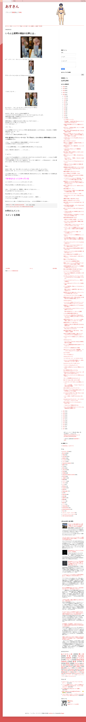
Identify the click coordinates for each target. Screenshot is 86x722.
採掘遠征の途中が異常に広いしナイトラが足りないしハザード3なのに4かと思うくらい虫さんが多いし (74, 168)
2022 (64, 94)
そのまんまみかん (68, 300)
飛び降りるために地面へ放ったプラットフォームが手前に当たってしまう (74, 293)
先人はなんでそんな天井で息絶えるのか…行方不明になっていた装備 (74, 390)
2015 (64, 422)
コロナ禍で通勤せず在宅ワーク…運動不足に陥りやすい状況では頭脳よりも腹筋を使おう (74, 239)
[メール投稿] (27, 204)
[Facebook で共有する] (33, 205)
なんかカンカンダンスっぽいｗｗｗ (72, 363)
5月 (65, 109)
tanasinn (64, 487)
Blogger (62, 713)
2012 (64, 426)
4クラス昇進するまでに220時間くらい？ (73, 254)
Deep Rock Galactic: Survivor (68, 474)
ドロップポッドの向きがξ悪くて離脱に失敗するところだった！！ (73, 222)
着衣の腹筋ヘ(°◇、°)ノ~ (69, 188)
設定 (63, 496)
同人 (63, 510)
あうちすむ (23, 26)
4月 (65, 111)
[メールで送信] (29, 205)
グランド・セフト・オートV (68, 512)
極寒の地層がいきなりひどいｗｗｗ (72, 171)
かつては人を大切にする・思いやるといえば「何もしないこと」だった (74, 393)
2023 (64, 92)
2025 (64, 88)
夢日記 (63, 486)
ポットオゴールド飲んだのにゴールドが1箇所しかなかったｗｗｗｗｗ (73, 328)
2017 (64, 418)
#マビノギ (77, 435)
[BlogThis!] (30, 205)
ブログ (20, 206)
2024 (64, 90)
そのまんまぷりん (68, 339)
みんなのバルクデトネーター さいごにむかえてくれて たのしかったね (74, 400)
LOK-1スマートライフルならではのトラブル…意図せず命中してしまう (73, 245)
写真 (63, 454)
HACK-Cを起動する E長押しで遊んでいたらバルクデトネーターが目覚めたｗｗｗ (73, 334)
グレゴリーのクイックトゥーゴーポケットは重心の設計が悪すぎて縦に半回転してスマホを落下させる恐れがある (73, 538)
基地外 (23, 206)
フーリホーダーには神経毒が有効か (72, 261)
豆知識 (63, 473)
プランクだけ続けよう (69, 354)
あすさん (71, 701)
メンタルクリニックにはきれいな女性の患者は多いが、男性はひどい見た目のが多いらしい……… (73, 575)
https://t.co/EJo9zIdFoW (69, 435)
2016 (64, 420)
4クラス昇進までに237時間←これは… (72, 173)
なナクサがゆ (67, 352)
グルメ (63, 461)
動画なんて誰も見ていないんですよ (72, 200)
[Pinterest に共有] (34, 205)
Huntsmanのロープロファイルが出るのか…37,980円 (75, 551)
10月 (65, 100)
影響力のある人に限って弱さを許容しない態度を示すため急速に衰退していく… (74, 298)
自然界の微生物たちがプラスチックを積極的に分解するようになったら (74, 266)
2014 (64, 424)
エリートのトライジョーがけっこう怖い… (73, 193)
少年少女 (64, 469)
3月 (65, 113)
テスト (63, 501)
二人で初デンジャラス (69, 119)
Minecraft (64, 494)
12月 (65, 96)
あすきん (12, 6)
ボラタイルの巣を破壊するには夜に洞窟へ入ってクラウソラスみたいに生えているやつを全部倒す (75, 525)
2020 (64, 413)
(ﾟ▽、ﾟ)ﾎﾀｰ (39, 26)
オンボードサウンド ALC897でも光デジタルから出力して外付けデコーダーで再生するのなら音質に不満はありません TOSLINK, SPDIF (73, 613)
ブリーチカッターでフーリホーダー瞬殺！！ (74, 295)
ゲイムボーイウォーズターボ (68, 514)
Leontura (51, 713)
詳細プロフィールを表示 (73, 704)
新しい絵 (35, 26)
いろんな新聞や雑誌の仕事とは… (71, 313)
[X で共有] (31, 205)
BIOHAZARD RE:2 (66, 509)
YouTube (64, 456)
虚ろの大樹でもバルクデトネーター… (72, 388)
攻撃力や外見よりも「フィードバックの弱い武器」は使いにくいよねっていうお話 (74, 320)
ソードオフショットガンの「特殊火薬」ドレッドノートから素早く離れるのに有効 (74, 179)
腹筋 (13, 12)
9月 (65, 102)
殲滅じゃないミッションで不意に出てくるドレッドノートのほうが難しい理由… (74, 263)
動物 (63, 499)
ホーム (31, 268)
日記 (63, 471)
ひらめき (17, 206)
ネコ (63, 484)
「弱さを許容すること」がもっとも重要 (73, 311)
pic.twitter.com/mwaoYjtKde (70, 436)
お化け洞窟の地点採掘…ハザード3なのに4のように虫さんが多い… (74, 206)
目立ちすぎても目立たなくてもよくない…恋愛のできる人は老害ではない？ (74, 372)
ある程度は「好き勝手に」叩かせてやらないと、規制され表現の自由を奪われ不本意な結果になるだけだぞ (73, 625)
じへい (63, 504)
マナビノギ (8, 26)
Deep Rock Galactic (66, 463)
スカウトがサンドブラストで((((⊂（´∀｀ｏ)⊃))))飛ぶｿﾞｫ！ (73, 232)
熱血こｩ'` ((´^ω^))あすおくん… (70, 259)
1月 (65, 117)
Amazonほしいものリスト (68, 445)
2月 (65, 115)
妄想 (63, 489)
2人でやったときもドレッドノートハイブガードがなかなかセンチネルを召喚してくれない (74, 277)
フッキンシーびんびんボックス (71, 365)
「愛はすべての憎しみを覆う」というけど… (74, 219)
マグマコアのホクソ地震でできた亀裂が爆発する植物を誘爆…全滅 (74, 191)
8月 (65, 104)
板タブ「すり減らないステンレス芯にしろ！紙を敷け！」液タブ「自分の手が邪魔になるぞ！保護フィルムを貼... (74, 135)
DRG (20, 12)
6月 (65, 108)
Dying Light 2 (65, 491)
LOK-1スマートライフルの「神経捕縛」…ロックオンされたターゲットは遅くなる (73, 350)
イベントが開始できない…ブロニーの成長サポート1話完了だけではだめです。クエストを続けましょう (73, 686)
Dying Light (64, 506)
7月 (65, 106)
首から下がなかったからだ (70, 140)
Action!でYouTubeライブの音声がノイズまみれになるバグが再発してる (74, 215)
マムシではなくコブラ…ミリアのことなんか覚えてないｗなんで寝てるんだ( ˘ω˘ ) (73, 695)
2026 (64, 86)
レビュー (64, 481)
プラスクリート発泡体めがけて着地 (72, 347)
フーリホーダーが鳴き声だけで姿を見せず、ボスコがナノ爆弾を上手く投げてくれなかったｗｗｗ (74, 316)
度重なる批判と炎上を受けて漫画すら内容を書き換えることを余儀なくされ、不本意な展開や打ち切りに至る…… (73, 638)
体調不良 (64, 497)
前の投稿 (55, 268)
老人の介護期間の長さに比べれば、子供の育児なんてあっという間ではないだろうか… (73, 588)
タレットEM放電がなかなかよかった (72, 378)
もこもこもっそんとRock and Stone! (72, 271)
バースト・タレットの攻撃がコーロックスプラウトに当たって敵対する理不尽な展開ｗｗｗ (74, 228)
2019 (64, 415)
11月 (65, 98)
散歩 (63, 502)
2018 (64, 417)
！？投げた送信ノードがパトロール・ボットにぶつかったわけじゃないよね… (74, 225)
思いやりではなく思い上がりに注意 (72, 380)
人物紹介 (64, 478)
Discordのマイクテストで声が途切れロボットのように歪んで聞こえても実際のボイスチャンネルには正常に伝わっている (75, 563)
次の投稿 (8, 268)
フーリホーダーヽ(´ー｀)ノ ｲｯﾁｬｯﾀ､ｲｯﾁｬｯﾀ (73, 358)
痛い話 (29, 206)
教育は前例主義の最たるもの (70, 217)
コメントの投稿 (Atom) (13, 270)
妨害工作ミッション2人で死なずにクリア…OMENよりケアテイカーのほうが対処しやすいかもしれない (74, 182)
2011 (64, 428)
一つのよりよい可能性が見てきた (71, 405)
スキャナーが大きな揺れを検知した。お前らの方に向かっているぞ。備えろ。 (74, 361)
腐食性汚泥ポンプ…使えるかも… (71, 322)
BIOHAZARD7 (65, 507)
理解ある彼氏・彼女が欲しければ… (72, 198)
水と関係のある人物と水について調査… (71, 688)
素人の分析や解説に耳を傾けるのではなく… (74, 269)
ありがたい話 (12, 206)
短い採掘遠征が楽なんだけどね (71, 370)
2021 (64, 411)
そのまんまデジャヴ (68, 356)
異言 (63, 468)
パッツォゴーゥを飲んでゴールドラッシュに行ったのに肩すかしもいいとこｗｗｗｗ (74, 303)
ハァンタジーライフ (15, 26)
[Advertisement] (31, 256)
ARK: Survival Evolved (67, 515)
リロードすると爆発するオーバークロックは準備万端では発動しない (74, 407)
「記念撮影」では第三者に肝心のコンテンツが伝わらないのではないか (74, 122)
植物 (63, 479)
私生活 (26, 206)
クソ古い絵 (29, 26)
